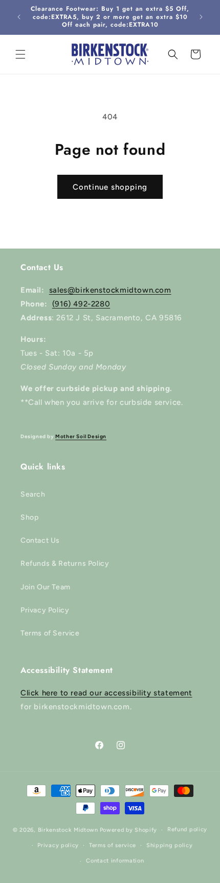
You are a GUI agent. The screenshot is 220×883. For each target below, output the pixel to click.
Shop (29, 517)
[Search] (173, 54)
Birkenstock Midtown (68, 830)
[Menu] (20, 54)
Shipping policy (169, 845)
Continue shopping (110, 187)
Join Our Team (45, 587)
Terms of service (112, 845)
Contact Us (40, 540)
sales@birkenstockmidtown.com (110, 290)
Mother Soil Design (80, 436)
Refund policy (187, 829)
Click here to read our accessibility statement (106, 692)
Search (33, 494)
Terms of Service (50, 633)
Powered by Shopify (129, 830)
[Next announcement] (201, 17)
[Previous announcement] (19, 17)
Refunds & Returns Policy (64, 563)
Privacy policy (58, 845)
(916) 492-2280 (81, 304)
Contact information (115, 860)
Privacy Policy (44, 610)
